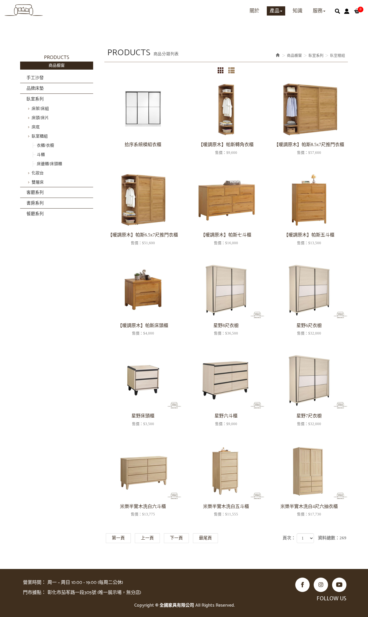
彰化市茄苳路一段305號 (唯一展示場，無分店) (94, 593)
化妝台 (38, 173)
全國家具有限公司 (23, 10)
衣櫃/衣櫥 (45, 145)
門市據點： (34, 593)
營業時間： (34, 583)
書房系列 (35, 203)
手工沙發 (35, 77)
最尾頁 (205, 538)
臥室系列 (35, 99)
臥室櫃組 (40, 136)
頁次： (289, 538)
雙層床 (38, 182)
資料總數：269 (332, 538)
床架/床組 (40, 108)
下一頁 (176, 538)
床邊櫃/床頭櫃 (49, 164)
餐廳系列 (35, 213)
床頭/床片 (40, 118)
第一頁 (118, 538)
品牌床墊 (35, 88)
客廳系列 (35, 192)
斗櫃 (41, 154)
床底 (36, 127)
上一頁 (147, 538)
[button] (337, 11)
